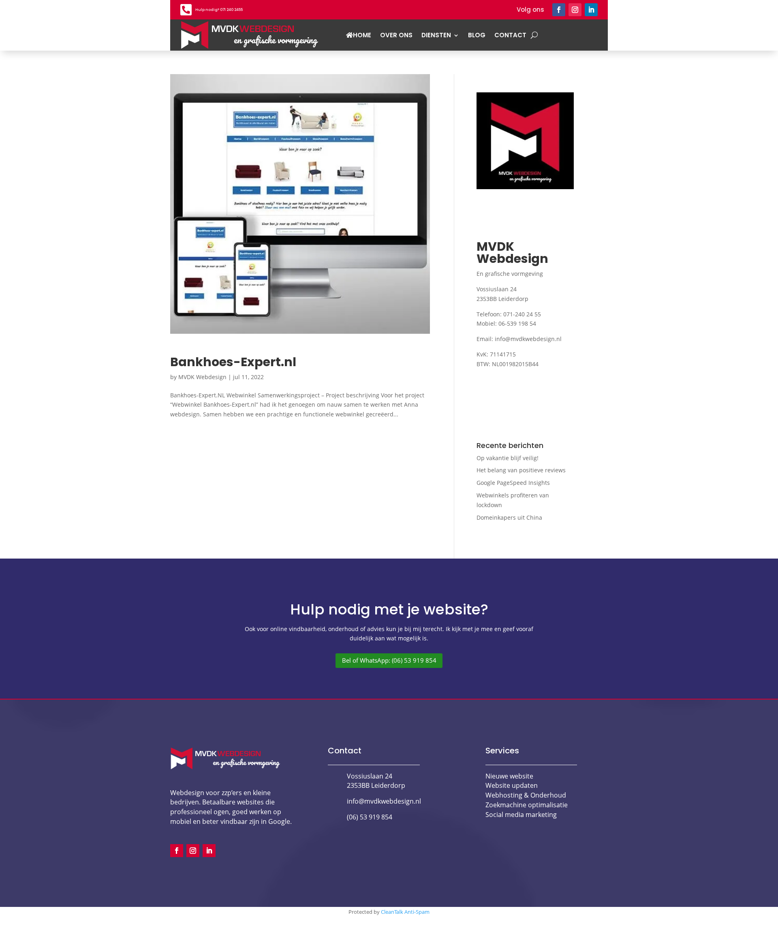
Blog (476, 35)
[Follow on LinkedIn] (591, 9)
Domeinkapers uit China (509, 517)
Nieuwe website (509, 776)
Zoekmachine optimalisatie (526, 804)
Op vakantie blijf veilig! (508, 458)
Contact (510, 35)
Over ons (396, 35)
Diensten (436, 35)
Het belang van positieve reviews (521, 470)
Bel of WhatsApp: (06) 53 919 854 (389, 660)
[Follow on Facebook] (558, 9)
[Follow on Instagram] (575, 9)
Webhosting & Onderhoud (525, 795)
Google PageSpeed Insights (513, 482)
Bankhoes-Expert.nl (233, 362)
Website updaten (511, 785)
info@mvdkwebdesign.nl (528, 339)
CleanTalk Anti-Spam (405, 911)
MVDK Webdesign (202, 377)
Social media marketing (521, 814)
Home (362, 35)
